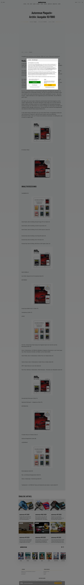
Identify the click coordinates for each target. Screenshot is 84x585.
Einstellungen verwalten (35, 85)
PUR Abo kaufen (50, 85)
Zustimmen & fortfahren (35, 82)
